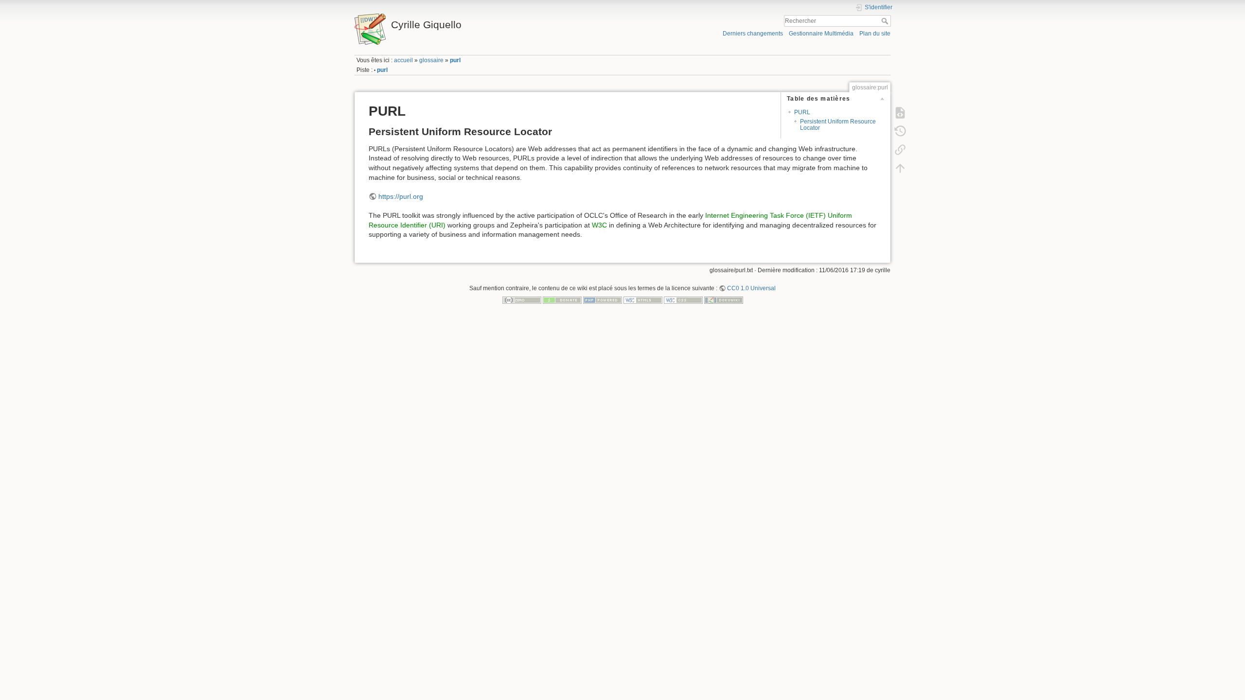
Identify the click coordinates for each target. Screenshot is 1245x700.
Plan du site (874, 33)
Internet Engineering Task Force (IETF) (765, 215)
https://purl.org (400, 196)
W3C (599, 225)
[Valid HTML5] (642, 299)
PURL (802, 112)
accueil (403, 60)
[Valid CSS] (683, 299)
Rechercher (885, 21)
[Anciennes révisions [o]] (900, 131)
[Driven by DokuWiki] (723, 299)
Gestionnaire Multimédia (821, 33)
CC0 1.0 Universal (751, 288)
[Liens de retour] (900, 149)
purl (455, 60)
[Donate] (562, 299)
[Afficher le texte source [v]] (900, 112)
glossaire (431, 60)
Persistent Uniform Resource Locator (838, 124)
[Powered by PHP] (602, 299)
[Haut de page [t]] (900, 167)
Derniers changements (753, 33)
